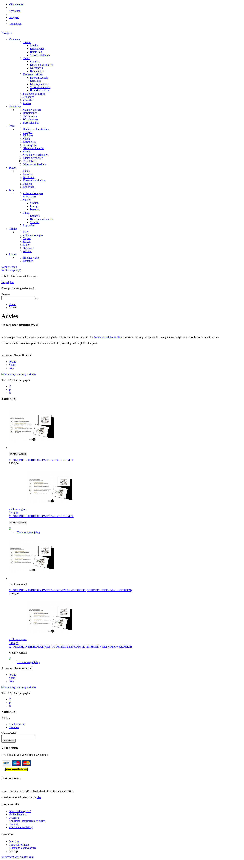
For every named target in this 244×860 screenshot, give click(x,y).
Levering (14, 817)
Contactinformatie (19, 844)
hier (39, 797)
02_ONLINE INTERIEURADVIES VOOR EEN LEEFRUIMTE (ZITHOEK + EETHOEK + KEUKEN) (70, 590)
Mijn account (16, 4)
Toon (4, 380)
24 (10, 389)
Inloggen (14, 17)
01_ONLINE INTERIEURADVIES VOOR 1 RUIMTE (41, 460)
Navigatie (6, 32)
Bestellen (14, 727)
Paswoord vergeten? (20, 811)
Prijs (11, 367)
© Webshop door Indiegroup (17, 856)
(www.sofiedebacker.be (107, 337)
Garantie (13, 824)
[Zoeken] (36, 298)
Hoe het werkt (17, 724)
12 (10, 386)
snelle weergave (18, 509)
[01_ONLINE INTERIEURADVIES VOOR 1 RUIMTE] (31, 447)
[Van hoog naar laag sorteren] (18, 374)
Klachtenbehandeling (21, 827)
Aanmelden (15, 23)
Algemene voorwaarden (22, 847)
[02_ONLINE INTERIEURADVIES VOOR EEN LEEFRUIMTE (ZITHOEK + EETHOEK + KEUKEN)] (31, 578)
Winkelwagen (9, 266)
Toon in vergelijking (28, 532)
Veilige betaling (17, 814)
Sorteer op (7, 355)
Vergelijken (7, 282)
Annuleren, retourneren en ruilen (27, 820)
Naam (12, 364)
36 (10, 392)
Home (12, 304)
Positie (12, 361)
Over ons (14, 841)
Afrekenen (15, 10)
